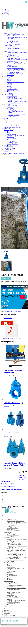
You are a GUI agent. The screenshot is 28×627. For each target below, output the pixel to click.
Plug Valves (10, 141)
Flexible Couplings (11, 547)
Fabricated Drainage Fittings (14, 544)
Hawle (8, 311)
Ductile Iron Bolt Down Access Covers (16, 522)
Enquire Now (5, 278)
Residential (9, 533)
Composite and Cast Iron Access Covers (17, 523)
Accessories (7, 590)
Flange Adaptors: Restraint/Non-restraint (17, 546)
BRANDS (6, 604)
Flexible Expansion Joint (7, 484)
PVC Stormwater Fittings (13, 558)
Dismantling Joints (11, 542)
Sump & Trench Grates (12, 528)
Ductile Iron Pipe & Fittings (13, 543)
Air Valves (9, 131)
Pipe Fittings (7, 128)
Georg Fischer (7, 499)
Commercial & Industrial (13, 535)
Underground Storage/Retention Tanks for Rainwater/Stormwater (16, 588)
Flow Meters (7, 145)
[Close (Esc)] (6, 624)
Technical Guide (8, 318)
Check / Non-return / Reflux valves (15, 135)
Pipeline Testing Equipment (13, 602)
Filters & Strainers (11, 138)
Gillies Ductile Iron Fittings (23, 476)
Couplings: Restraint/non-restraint (15, 554)
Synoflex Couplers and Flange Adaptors (11, 489)
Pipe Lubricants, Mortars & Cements (16, 600)
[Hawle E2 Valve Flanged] (15, 399)
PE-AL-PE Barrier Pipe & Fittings (15, 555)
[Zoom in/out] (1, 624)
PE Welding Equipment (12, 596)
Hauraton (6, 501)
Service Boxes (10, 525)
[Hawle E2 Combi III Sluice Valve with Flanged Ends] (15, 459)
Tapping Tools (10, 593)
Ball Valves (9, 132)
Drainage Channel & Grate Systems (12, 127)
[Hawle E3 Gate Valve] (15, 429)
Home (2, 153)
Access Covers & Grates (10, 125)
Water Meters (10, 579)
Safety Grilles (10, 526)
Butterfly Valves (11, 134)
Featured (6, 151)
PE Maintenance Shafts (12, 583)
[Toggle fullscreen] (2, 624)
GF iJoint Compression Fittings (14, 549)
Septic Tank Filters (11, 603)
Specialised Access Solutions (14, 530)
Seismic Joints (10, 561)
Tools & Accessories (9, 148)
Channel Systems (8, 532)
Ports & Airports (11, 536)
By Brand (6, 149)
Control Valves (10, 137)
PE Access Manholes (12, 582)
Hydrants (9, 139)
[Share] (4, 624)
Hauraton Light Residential (8, 486)
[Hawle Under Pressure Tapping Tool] (15, 367)
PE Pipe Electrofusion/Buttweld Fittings (16, 557)
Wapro (5, 495)
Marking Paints (10, 595)
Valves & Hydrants (8, 130)
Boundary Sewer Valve (12, 144)
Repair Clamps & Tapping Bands (15, 560)
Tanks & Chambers (8, 146)
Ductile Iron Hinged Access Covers (15, 521)
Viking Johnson (7, 503)
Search (5, 606)
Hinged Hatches (11, 529)
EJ (4, 502)
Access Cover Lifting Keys (13, 592)
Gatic (5, 496)
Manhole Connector (12, 553)
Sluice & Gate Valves (12, 142)
